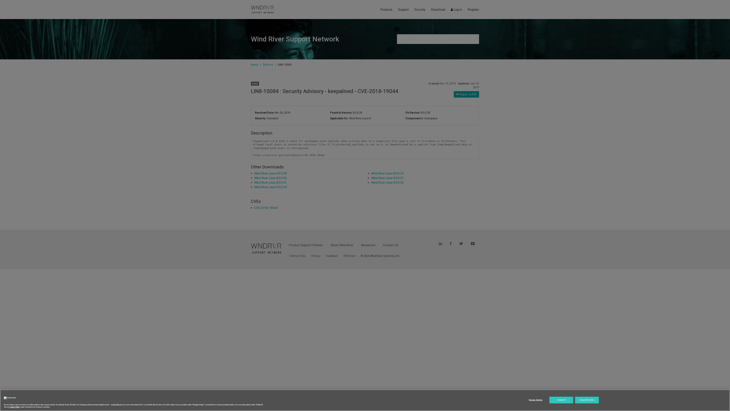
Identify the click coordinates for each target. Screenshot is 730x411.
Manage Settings (535, 400)
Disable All (561, 400)
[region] (365, 400)
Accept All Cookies (587, 400)
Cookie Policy (14, 407)
